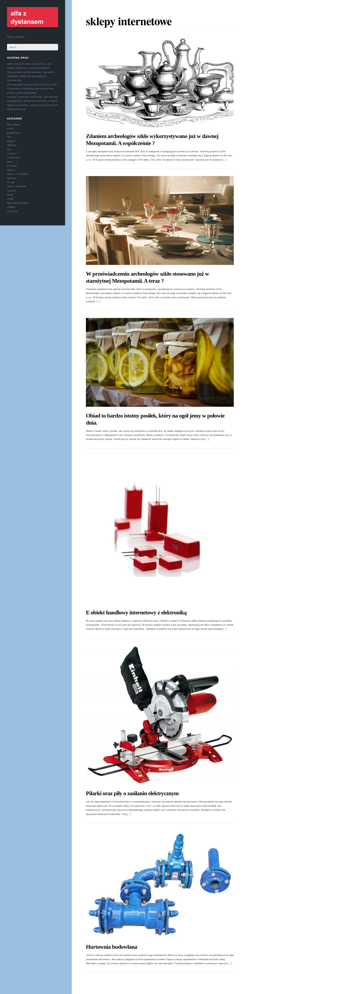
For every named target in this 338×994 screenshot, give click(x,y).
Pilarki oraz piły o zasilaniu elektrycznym (132, 793)
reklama (11, 169)
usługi (10, 198)
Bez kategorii (13, 124)
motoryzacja (13, 157)
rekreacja (11, 178)
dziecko (11, 141)
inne (9, 149)
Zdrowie (11, 206)
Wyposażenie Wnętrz (18, 202)
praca (10, 161)
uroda (10, 194)
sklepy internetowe (16, 186)
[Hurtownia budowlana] (160, 884)
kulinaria (11, 153)
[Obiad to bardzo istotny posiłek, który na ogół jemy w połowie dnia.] (160, 362)
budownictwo (13, 132)
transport (11, 190)
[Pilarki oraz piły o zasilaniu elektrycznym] (160, 715)
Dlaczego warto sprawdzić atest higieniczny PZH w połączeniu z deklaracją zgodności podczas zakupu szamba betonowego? (32, 88)
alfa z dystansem (27, 17)
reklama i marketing (17, 174)
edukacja (11, 145)
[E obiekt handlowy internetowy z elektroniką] (160, 530)
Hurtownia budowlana (111, 947)
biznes (10, 128)
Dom (9, 136)
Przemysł (12, 165)
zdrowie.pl (12, 211)
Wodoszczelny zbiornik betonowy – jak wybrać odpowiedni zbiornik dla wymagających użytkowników (31, 76)
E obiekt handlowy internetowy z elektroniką (136, 612)
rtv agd (10, 182)
